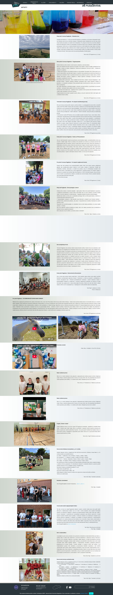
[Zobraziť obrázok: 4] (31, 57)
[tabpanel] (56, 7)
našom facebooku (72, 524)
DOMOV (25, 2)
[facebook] (66, 587)
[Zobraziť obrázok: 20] (46, 419)
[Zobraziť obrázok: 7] (35, 57)
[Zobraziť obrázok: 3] (30, 57)
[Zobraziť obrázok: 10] (39, 57)
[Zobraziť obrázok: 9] (37, 57)
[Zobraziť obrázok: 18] (44, 419)
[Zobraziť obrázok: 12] (41, 57)
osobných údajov (84, 593)
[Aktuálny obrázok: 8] (36, 57)
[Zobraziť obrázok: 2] (28, 57)
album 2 (82, 483)
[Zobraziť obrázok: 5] (32, 57)
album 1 (78, 483)
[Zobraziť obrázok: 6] (33, 57)
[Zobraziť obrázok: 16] (41, 419)
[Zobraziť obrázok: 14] (39, 419)
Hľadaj (92, 587)
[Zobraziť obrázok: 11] (40, 57)
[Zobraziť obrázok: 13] (42, 82)
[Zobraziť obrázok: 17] (42, 419)
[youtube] (70, 587)
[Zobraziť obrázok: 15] (40, 419)
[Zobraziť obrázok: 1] (27, 57)
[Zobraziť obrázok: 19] (45, 419)
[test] (56, 587)
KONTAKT (89, 2)
